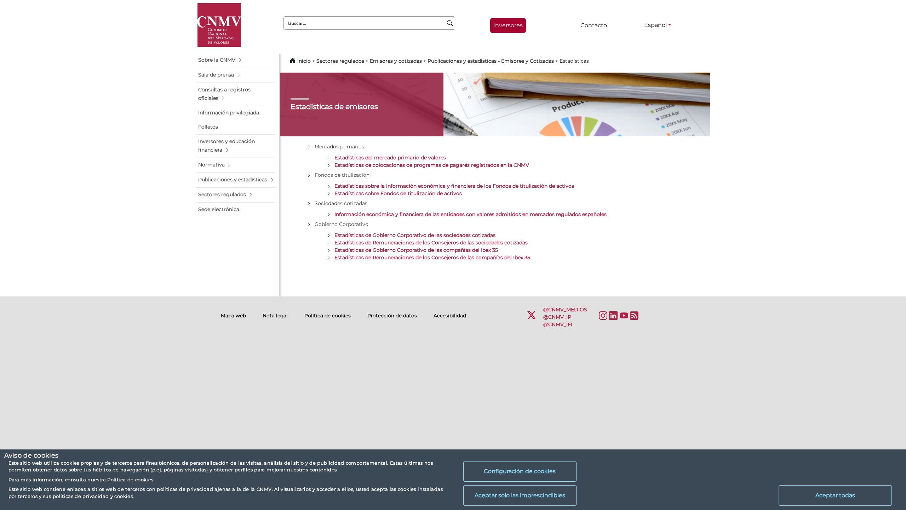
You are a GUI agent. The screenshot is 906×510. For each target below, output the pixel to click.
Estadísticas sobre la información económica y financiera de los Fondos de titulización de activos (454, 186)
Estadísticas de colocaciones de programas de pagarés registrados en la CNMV (431, 165)
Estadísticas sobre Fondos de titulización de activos (398, 193)
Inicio (304, 61)
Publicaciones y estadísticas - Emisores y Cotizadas (491, 61)
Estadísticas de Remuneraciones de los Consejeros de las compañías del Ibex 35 (432, 257)
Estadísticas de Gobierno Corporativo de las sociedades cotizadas (414, 235)
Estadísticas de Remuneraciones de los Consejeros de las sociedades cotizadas (431, 242)
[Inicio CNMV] (219, 25)
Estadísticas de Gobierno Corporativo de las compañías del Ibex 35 (416, 250)
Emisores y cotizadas (396, 61)
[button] (235, 60)
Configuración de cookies (520, 471)
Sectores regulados (340, 61)
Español (655, 25)
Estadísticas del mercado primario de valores (390, 157)
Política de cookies (130, 479)
